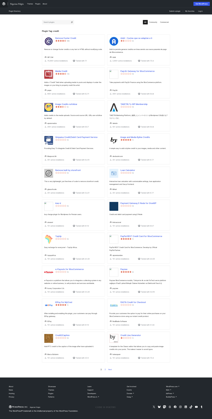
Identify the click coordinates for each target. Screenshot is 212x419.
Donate (130, 393)
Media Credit (61, 71)
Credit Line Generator (130, 335)
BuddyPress (171, 397)
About (11, 386)
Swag (130, 397)
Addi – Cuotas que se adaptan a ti (136, 38)
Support (90, 390)
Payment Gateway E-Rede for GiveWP (138, 203)
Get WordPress (202, 4)
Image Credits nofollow (66, 104)
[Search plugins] (72, 22)
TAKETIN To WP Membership (134, 104)
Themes (51, 390)
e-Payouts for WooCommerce (69, 269)
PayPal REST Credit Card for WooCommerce (141, 236)
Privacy (11, 397)
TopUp (58, 236)
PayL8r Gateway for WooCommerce (137, 71)
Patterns (51, 397)
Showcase (52, 386)
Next (110, 369)
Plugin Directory (15, 11)
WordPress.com (172, 386)
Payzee (123, 269)
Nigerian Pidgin (35, 407)
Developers (91, 393)
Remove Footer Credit (65, 38)
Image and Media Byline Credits (135, 137)
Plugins (50, 393)
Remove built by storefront (68, 170)
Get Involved (131, 386)
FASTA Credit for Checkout (133, 302)
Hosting (11, 393)
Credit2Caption (62, 335)
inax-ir (58, 203)
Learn (89, 386)
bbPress (170, 393)
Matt (168, 390)
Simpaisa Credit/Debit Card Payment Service (76, 137)
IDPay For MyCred (63, 302)
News (11, 390)
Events (129, 390)
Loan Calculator (127, 170)
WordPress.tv (93, 397)
